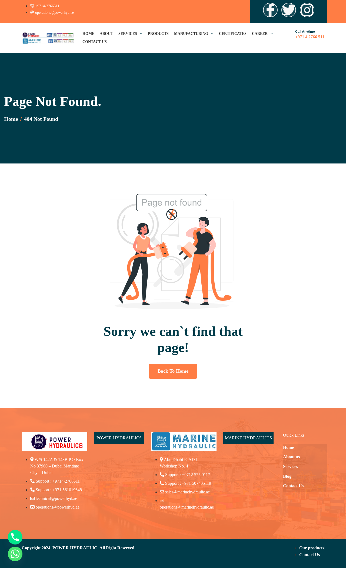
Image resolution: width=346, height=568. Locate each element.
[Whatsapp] (15, 554)
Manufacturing (191, 34)
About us (291, 457)
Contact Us (94, 42)
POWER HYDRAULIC (74, 548)
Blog (287, 476)
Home (88, 34)
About (106, 34)
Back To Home (173, 371)
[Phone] (15, 537)
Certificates (233, 34)
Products (158, 34)
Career (260, 34)
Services (127, 34)
